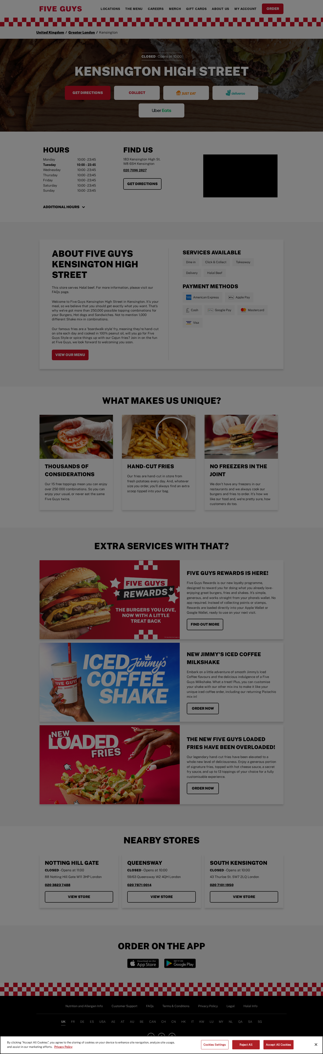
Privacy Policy (63, 1046)
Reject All (246, 1044)
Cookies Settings (214, 1044)
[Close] (316, 1044)
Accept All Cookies (278, 1044)
